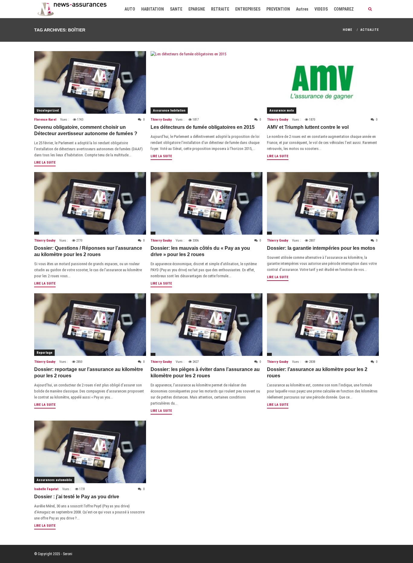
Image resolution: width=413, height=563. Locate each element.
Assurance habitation (169, 110)
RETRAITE (220, 9)
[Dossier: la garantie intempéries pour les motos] (323, 203)
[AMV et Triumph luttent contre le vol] (323, 82)
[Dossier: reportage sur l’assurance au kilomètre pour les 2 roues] (90, 324)
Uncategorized (48, 110)
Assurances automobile (54, 480)
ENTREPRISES (247, 9)
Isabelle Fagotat (46, 489)
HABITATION (152, 9)
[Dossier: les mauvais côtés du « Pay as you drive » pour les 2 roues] (206, 203)
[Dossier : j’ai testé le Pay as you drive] (90, 452)
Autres (302, 9)
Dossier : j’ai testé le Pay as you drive (76, 496)
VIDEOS (321, 9)
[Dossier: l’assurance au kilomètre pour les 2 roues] (323, 324)
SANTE (176, 9)
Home (347, 29)
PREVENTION (278, 9)
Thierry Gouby (161, 120)
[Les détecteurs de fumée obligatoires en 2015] (206, 82)
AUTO (130, 9)
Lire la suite (45, 162)
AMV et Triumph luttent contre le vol (308, 127)
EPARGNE (196, 9)
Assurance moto (281, 110)
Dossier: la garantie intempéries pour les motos (321, 248)
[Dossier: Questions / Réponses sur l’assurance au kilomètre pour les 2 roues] (90, 203)
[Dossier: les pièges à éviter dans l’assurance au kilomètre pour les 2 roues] (206, 324)
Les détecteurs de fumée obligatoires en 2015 (203, 127)
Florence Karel (45, 120)
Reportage (44, 353)
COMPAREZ (344, 9)
